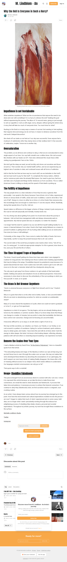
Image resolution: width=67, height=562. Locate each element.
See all (7, 525)
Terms (38, 550)
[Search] (43, 3)
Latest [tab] (10, 487)
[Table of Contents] (2, 281)
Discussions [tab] (16, 487)
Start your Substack (29, 554)
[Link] (1, 111)
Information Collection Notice (33, 523)
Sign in (62, 3)
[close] (49, 497)
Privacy (34, 550)
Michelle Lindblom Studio (12, 413)
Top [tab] (6, 487)
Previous (10, 455)
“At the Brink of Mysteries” (39, 345)
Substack (25, 558)
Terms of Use (41, 522)
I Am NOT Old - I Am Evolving (12, 491)
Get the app (41, 554)
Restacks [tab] (14, 466)
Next (58, 455)
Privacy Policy (46, 523)
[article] (33, 495)
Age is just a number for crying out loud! (15, 493)
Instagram (7, 421)
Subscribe (53, 3)
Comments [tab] (8, 466)
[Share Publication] (47, 3)
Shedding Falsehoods (22, 373)
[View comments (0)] (11, 20)
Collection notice (45, 550)
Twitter (6, 417)
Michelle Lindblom (12, 14)
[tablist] (11, 466)
